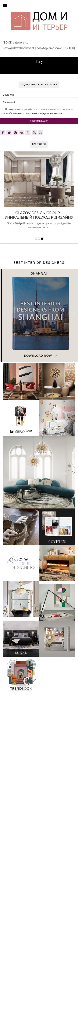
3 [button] (42, 239)
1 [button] (36, 239)
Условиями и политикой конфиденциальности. (36, 113)
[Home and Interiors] (11, 11)
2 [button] (39, 239)
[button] (73, 313)
